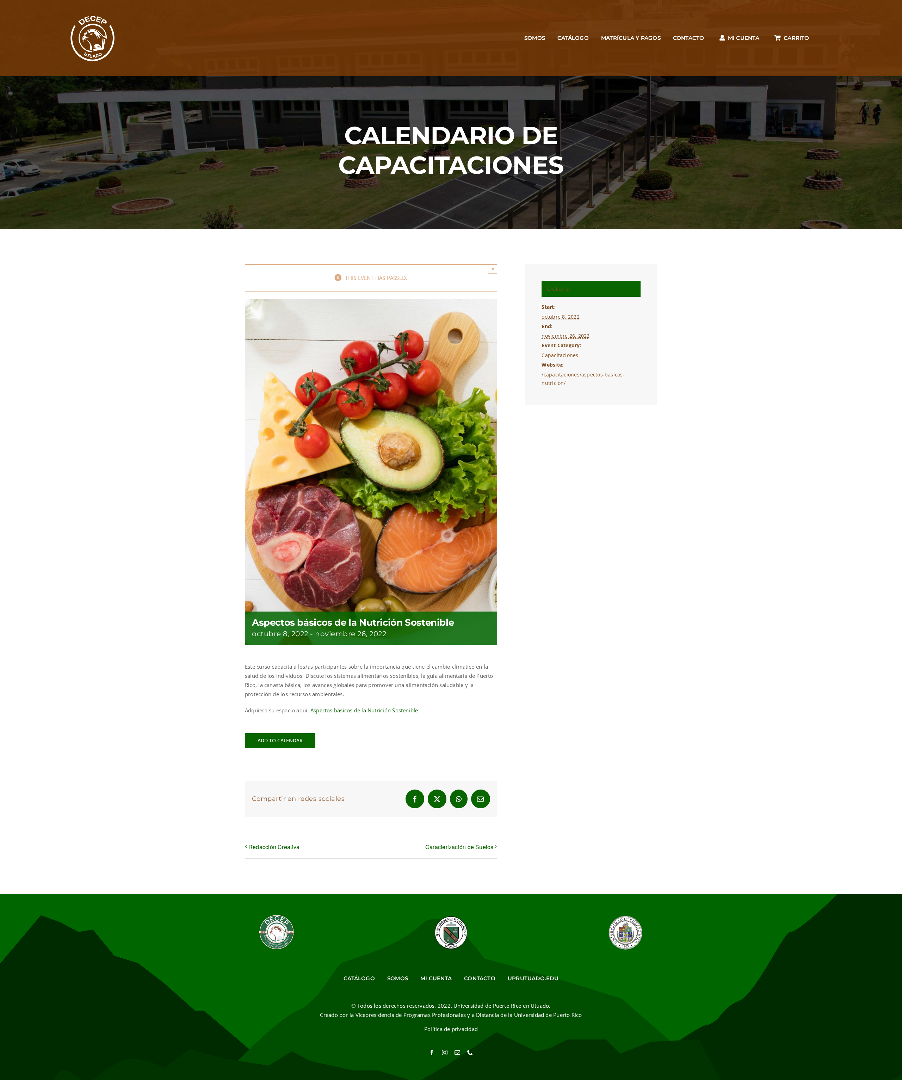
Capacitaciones (560, 355)
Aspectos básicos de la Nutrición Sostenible (364, 710)
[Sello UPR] (625, 917)
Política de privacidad (451, 1028)
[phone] (470, 1052)
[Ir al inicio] (93, 38)
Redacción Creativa (273, 847)
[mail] (457, 1052)
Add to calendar (280, 741)
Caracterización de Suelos (459, 847)
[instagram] (444, 1052)
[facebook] (432, 1052)
